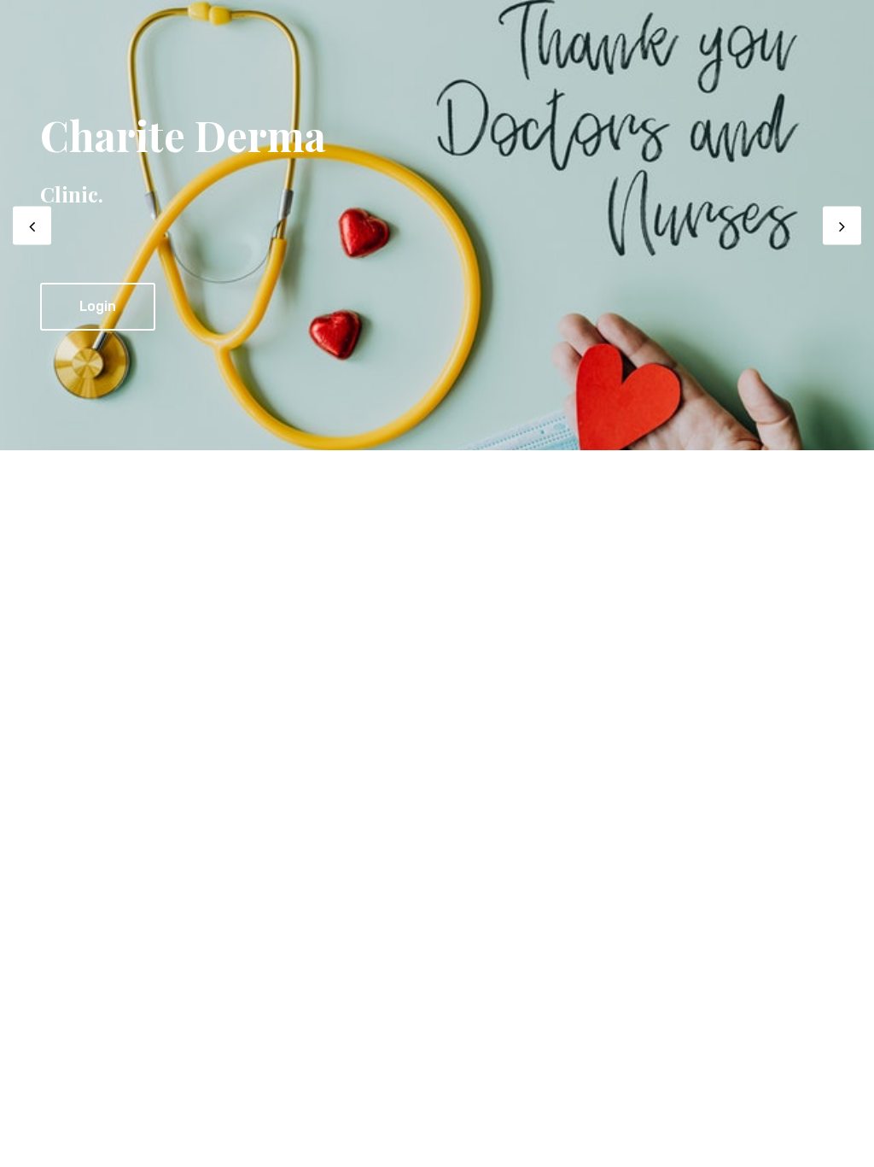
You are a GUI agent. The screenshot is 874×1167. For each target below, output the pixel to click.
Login (97, 306)
